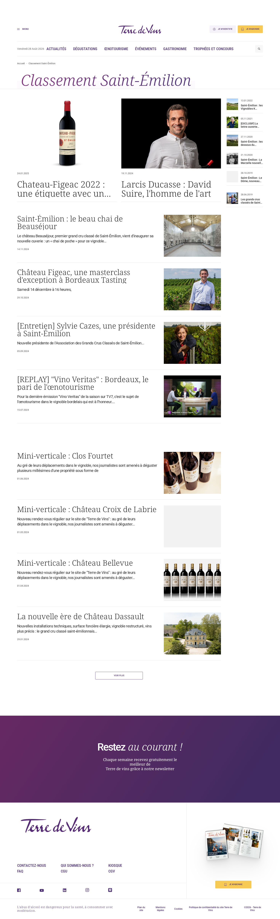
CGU (64, 871)
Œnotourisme (116, 49)
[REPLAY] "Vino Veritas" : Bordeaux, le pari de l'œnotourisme (83, 383)
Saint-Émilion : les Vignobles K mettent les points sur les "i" (252, 107)
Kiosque (115, 865)
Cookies (178, 909)
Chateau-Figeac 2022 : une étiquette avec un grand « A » (61, 189)
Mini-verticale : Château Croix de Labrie (87, 509)
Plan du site (141, 909)
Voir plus (119, 675)
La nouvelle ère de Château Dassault (80, 616)
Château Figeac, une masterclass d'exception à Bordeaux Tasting (73, 276)
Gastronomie (175, 49)
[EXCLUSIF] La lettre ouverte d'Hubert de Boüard (249, 125)
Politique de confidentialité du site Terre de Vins (210, 909)
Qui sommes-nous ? (77, 865)
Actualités (56, 49)
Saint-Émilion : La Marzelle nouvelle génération (251, 161)
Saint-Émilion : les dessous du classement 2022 (252, 143)
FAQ (20, 871)
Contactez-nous (31, 865)
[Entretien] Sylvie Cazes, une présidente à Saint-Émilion (86, 329)
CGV (111, 871)
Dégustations (85, 49)
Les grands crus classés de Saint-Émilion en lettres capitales (251, 201)
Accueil (21, 63)
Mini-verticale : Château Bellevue (75, 563)
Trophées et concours (214, 49)
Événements (145, 49)
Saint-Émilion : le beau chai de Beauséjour (70, 222)
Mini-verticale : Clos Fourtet (65, 456)
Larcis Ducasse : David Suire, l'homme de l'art (166, 189)
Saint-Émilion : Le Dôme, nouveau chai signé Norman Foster (251, 179)
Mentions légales (160, 909)
